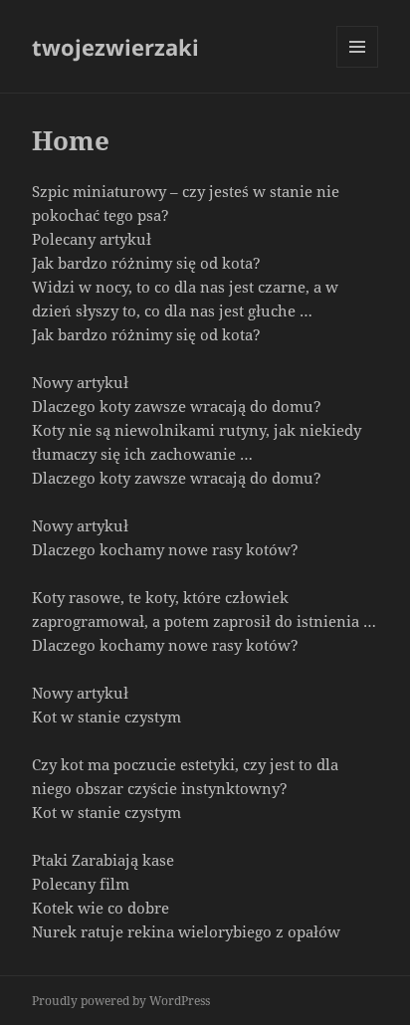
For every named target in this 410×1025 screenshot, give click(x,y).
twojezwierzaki (115, 47)
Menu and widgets (357, 67)
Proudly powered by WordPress (121, 1000)
